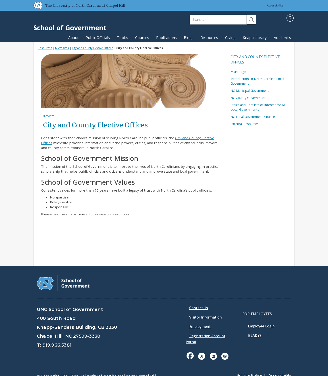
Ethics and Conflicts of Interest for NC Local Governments (258, 107)
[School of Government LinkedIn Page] (213, 355)
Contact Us (198, 307)
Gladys (255, 335)
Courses (142, 37)
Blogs (188, 37)
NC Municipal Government (249, 90)
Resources (209, 37)
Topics (122, 37)
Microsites (62, 48)
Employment (200, 326)
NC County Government (248, 98)
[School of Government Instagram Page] (224, 355)
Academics (282, 37)
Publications (166, 37)
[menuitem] (191, 359)
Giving (230, 37)
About (73, 37)
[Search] (251, 20)
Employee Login (261, 326)
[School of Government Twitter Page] (201, 355)
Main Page (238, 71)
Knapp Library (255, 37)
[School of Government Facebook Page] (190, 355)
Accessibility (275, 5)
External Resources (244, 124)
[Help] (290, 19)
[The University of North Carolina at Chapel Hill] (36, 5)
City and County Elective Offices (92, 48)
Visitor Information (205, 317)
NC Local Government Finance (252, 116)
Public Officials (98, 37)
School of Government (69, 27)
